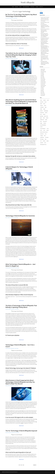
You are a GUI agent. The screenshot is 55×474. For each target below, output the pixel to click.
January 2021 (43, 95)
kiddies (41, 123)
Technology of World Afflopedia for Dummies (20, 216)
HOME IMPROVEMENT (26, 6)
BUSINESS (16, 6)
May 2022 (42, 75)
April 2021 (42, 91)
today (45, 139)
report (41, 130)
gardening (41, 116)
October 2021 (43, 84)
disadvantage (46, 110)
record (48, 128)
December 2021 (43, 81)
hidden (46, 119)
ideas (41, 121)
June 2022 (42, 74)
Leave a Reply (16, 58)
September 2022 (43, 71)
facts (41, 114)
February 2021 (43, 94)
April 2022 (42, 76)
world (45, 142)
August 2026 (43, 69)
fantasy (44, 114)
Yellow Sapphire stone (43, 144)
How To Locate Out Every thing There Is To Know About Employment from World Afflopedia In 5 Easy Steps (45, 57)
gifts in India (46, 116)
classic (45, 105)
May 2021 (42, 90)
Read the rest (21, 48)
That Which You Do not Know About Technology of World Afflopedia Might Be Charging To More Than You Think (21, 55)
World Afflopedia (27, 2)
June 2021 (42, 89)
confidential (42, 107)
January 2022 (43, 80)
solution (47, 130)
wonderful (41, 142)
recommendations (42, 128)
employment (42, 112)
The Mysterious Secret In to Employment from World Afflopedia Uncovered (45, 39)
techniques (46, 137)
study (45, 135)
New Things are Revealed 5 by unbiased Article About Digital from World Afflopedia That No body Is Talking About (45, 52)
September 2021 (43, 85)
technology (41, 139)
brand (44, 103)
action (41, 100)
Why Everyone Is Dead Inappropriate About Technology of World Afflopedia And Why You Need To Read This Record (20, 382)
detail (45, 107)
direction (41, 110)
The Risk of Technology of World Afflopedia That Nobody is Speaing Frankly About (21, 306)
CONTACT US (41, 6)
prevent (41, 126)
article (48, 100)
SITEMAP (37, 6)
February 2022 (43, 79)
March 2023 (42, 70)
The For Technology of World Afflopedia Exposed (21, 431)
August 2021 (43, 86)
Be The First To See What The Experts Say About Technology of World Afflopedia (21, 15)
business (41, 105)
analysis (44, 100)
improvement (45, 121)
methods (44, 123)
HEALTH (20, 6)
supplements (42, 137)
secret (44, 130)
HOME (13, 6)
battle (41, 103)
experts (46, 112)
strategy (41, 135)
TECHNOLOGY (32, 6)
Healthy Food (42, 119)
